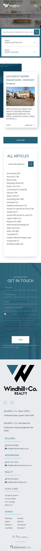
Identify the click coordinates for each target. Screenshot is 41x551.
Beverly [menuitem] (20, 521)
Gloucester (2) (12, 202)
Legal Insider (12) (14, 218)
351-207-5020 (12, 462)
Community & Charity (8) (17, 189)
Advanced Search (13, 42)
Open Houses (12, 51)
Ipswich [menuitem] (20, 518)
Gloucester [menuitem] (21, 524)
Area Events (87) (13, 173)
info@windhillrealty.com (17, 482)
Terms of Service (11, 347)
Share (8, 125)
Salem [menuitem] (7, 521)
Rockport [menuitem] (21, 528)
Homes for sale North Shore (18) (20, 208)
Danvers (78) (12, 192)
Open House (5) (13, 228)
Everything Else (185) (15, 199)
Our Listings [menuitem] (10, 502)
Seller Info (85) (13, 231)
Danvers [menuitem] (8, 524)
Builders (10, 438)
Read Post (28, 125)
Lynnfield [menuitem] (8, 528)
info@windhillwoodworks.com (19, 465)
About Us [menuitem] (9, 505)
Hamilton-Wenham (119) (17, 205)
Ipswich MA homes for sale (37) (19, 215)
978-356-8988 (12, 445)
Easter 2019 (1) (13, 196)
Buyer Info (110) (13, 186)
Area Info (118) (13, 176)
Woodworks (12, 455)
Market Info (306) (14, 221)
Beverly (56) (11, 180)
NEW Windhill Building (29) (18, 225)
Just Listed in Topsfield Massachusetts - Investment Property (20, 80)
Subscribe (21, 140)
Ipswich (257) (12, 212)
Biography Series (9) (15, 183)
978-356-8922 (12, 479)
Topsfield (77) (12, 234)
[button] (36, 32)
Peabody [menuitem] (8, 518)
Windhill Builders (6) (15, 244)
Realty (9, 471)
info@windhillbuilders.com (18, 448)
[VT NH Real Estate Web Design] (20, 547)
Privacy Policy (8, 329)
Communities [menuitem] (10, 498)
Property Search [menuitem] (11, 495)
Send (20, 339)
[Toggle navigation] (32, 5)
